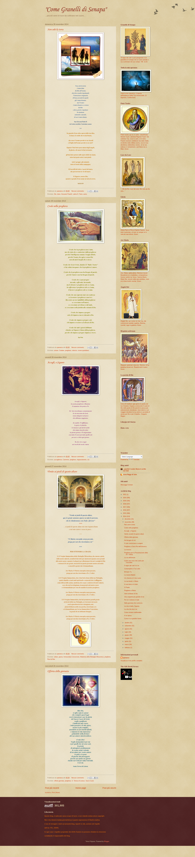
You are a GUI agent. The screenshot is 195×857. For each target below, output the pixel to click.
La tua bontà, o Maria (131, 581)
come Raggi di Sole (130, 474)
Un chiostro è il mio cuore (132, 578)
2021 (125, 494)
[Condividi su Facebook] (95, 191)
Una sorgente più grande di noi (134, 597)
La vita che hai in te (130, 609)
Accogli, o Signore (55, 362)
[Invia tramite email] (88, 191)
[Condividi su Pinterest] (97, 191)
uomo (85, 194)
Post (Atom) (56, 792)
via (88, 459)
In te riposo (128, 615)
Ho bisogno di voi (130, 540)
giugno (127, 635)
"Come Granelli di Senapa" (75, 9)
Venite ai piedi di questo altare (62, 471)
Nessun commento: (78, 191)
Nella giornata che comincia (133, 603)
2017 (125, 507)
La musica (127, 550)
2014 (125, 516)
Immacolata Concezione (71, 657)
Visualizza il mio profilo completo (131, 661)
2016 (125, 510)
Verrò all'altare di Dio (131, 593)
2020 (125, 497)
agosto (127, 629)
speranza (126, 658)
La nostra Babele (129, 575)
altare (56, 657)
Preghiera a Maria (130, 590)
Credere (61, 350)
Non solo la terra (55, 29)
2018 (125, 504)
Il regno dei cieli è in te (131, 565)
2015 (125, 513)
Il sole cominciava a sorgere (133, 543)
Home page (80, 788)
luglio (127, 632)
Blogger (106, 841)
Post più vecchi (109, 788)
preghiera (68, 350)
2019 (125, 501)
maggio (127, 638)
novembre (128, 522)
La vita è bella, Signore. (132, 606)
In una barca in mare (131, 584)
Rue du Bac (51, 659)
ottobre (127, 622)
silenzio (74, 350)
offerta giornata (59, 781)
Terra (80, 194)
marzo (127, 644)
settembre (128, 626)
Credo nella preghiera (57, 206)
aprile (127, 641)
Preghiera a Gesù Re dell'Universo (135, 546)
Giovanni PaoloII (66, 194)
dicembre (128, 519)
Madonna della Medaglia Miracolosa (92, 657)
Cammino (66, 459)
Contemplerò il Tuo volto (132, 569)
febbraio (127, 647)
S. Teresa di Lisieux (78, 781)
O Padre (127, 587)
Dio (55, 194)
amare (56, 350)
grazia (61, 657)
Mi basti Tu (128, 572)
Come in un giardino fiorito (132, 618)
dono (58, 194)
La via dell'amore (129, 557)
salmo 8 (75, 194)
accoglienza (58, 459)
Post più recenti (52, 788)
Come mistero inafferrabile (132, 612)
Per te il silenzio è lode (131, 600)
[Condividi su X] (93, 191)
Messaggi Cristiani (127, 485)
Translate (136, 459)
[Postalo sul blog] (91, 191)
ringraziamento (81, 459)
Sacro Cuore (90, 781)
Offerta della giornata (58, 671)
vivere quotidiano (83, 350)
